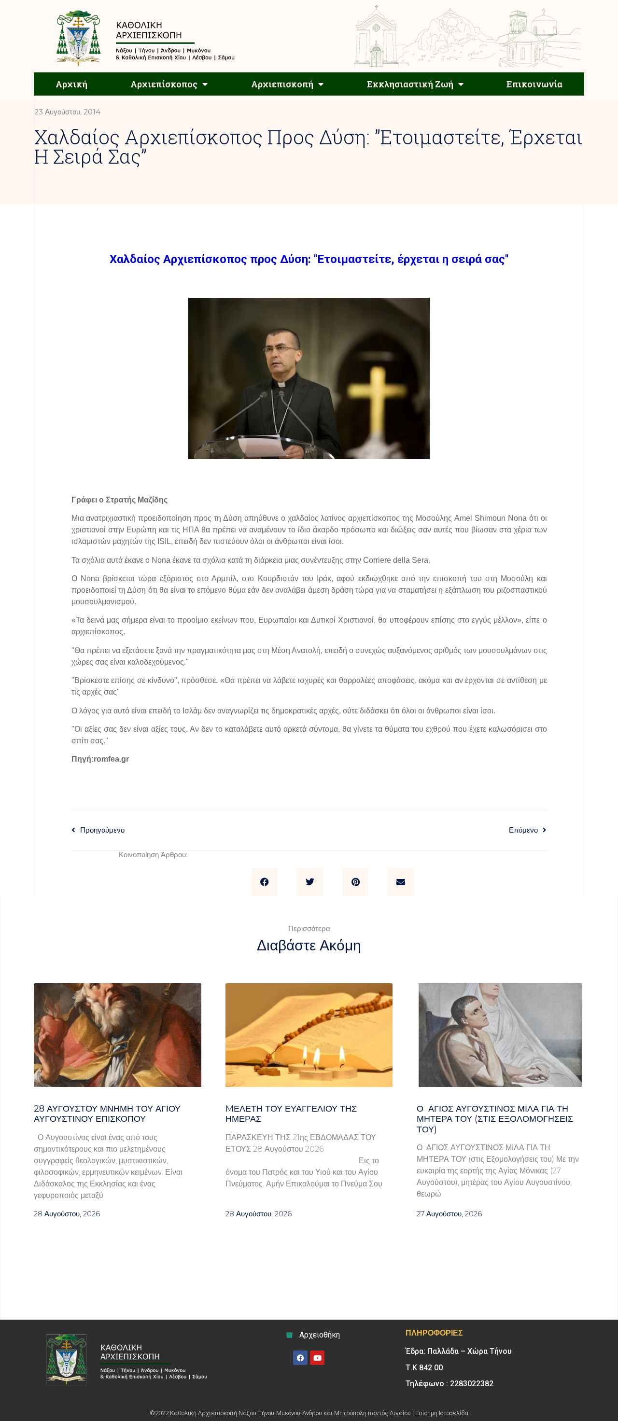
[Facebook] (300, 1358)
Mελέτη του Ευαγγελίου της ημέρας (291, 1114)
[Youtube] (317, 1358)
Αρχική (71, 84)
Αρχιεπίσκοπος (163, 84)
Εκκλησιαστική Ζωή (410, 84)
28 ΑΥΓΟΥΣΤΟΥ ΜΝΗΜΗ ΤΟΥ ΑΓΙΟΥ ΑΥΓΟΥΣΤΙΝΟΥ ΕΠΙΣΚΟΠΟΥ (107, 1114)
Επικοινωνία (534, 84)
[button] (265, 882)
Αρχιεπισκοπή (282, 84)
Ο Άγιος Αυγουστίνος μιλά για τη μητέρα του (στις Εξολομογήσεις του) (495, 1119)
